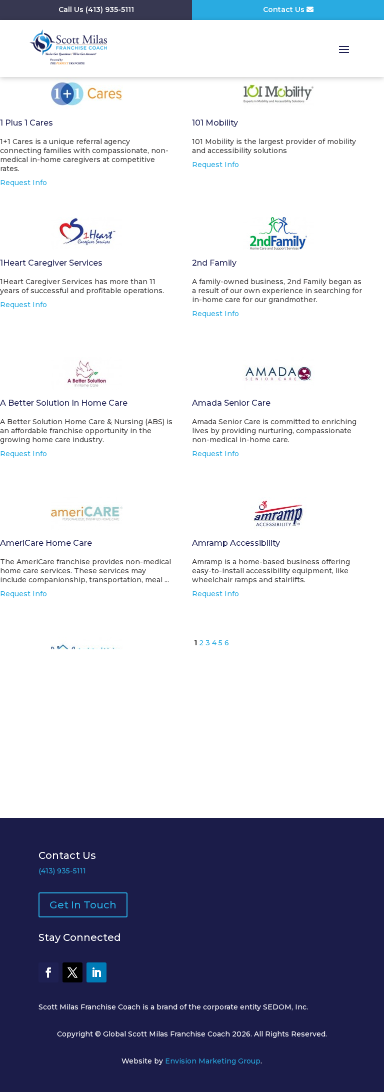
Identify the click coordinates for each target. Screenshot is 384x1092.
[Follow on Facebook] (48, 972)
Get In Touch (83, 905)
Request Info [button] (23, 182)
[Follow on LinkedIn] (96, 972)
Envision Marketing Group (212, 1060)
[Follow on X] (72, 972)
